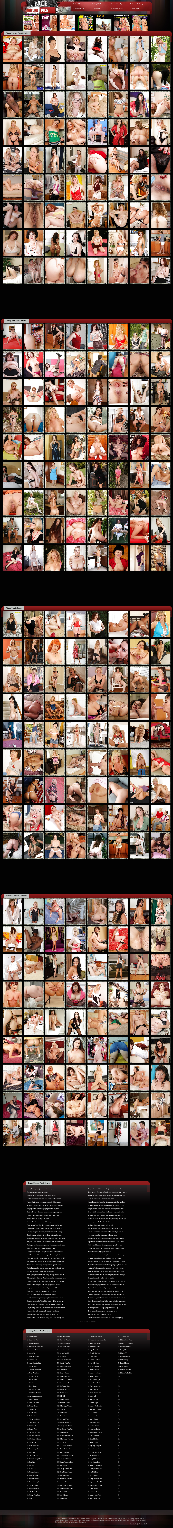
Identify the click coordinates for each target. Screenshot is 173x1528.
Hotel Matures (33, 1475)
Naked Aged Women (66, 1406)
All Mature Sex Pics (66, 1445)
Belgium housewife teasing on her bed (99, 1314)
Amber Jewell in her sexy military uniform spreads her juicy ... (45, 1265)
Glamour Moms (64, 1475)
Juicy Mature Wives (96, 1478)
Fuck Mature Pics (65, 1350)
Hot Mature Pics (95, 1462)
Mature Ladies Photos (66, 1449)
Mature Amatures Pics (66, 1462)
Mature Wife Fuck (95, 1495)
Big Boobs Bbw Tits (96, 1482)
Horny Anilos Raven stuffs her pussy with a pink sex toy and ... (46, 1317)
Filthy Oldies (33, 1379)
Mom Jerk (93, 1396)
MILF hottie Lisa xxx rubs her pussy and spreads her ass (105, 1245)
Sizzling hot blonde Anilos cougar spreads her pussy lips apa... (106, 1248)
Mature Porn (97, 8)
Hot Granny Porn (34, 1389)
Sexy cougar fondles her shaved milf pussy (100, 1222)
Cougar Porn (33, 1429)
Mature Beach (33, 1406)
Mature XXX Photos (66, 1379)
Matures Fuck (64, 1393)
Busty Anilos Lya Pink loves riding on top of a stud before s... (106, 1189)
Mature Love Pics (125, 1370)
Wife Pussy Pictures (35, 1439)
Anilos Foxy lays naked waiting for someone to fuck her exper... (107, 1255)
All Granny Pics (64, 1442)
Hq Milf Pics (94, 1472)
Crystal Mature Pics (65, 1360)
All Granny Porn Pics (66, 1429)
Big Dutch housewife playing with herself (100, 1225)
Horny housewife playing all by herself (99, 1251)
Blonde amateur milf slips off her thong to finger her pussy (44, 1235)
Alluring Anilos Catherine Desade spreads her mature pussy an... (46, 1278)
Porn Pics (32, 1462)
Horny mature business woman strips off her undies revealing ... (107, 1291)
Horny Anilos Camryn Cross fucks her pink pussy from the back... (108, 1265)
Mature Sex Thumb (96, 1373)
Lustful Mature (94, 1426)
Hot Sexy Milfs (94, 1436)
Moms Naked (94, 1419)
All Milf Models (64, 1353)
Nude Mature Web (65, 1366)
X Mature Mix (94, 1455)
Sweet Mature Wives (96, 1432)
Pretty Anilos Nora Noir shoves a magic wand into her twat (44, 1225)
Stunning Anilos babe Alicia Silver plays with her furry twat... (45, 1301)
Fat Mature (63, 1356)
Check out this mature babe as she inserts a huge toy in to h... (106, 1212)
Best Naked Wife (95, 1422)
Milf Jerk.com (94, 1399)
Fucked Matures (34, 1488)
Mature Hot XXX (95, 1376)
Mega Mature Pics (95, 1343)
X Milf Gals (32, 1469)
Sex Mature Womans (66, 1485)
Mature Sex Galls (95, 1360)
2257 (145, 1524)
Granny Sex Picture (96, 1337)
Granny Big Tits (34, 1422)
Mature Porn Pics (34, 1495)
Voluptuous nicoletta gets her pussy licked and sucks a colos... (45, 1298)
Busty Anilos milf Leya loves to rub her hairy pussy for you (45, 1304)
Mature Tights (94, 1403)
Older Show (93, 1356)
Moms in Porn (136, 8)
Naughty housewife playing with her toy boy (101, 1278)
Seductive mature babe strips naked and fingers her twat (104, 1258)
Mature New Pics (65, 1376)
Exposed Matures (34, 1436)
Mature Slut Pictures (96, 1465)
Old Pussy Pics (33, 1492)
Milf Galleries (94, 1389)
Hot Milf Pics (33, 1465)
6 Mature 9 (32, 1409)
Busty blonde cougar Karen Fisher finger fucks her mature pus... (107, 1301)
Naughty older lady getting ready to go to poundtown (43, 1311)
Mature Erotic (94, 1442)
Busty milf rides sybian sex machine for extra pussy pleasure (45, 1212)
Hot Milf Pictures (125, 1346)
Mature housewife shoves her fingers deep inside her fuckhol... (106, 1202)
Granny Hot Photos (65, 1459)
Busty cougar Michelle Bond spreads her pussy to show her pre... (107, 1304)
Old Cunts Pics (33, 1455)
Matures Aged (33, 1449)
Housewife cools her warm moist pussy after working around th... (46, 1258)
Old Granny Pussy (34, 1432)
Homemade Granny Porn (139, 4)
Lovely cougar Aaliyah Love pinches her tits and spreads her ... (45, 1251)
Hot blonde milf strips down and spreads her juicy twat (43, 1255)
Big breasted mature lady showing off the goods (41, 1291)
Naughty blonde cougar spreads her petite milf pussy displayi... (106, 1238)
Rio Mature (32, 1383)
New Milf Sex (79, 4)
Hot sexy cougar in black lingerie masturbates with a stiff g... (45, 1232)
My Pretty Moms (117, 8)
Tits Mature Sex (95, 1475)
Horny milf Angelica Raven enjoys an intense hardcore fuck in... (107, 1298)
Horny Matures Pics (96, 1469)
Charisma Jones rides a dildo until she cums (101, 1199)
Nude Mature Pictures (66, 1436)
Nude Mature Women (66, 1472)
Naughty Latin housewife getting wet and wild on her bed (44, 1202)
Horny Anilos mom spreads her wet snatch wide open (43, 1215)
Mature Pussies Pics (35, 1363)
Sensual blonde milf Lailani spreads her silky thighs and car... (106, 1232)
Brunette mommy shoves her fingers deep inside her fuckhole (45, 1261)
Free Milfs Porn (95, 1346)
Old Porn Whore (65, 1403)
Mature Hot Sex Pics (126, 1343)
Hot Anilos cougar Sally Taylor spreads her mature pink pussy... (107, 1195)
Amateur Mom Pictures (67, 1455)
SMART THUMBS (91, 1322)
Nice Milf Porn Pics (66, 1340)
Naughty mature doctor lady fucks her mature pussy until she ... (107, 1209)
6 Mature (62, 1409)
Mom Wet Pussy (95, 1498)
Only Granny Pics (125, 1366)
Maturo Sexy (124, 1360)
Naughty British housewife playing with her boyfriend (43, 1209)
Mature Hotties (64, 1432)
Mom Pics (32, 1498)
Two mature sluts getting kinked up (37, 1192)
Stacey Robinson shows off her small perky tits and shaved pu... (107, 1275)
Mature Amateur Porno (66, 1488)
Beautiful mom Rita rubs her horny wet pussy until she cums (106, 1271)
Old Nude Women (65, 1337)
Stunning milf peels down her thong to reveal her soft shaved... (45, 1205)
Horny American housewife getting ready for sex (41, 1195)
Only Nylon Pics (95, 1353)
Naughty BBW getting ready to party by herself (41, 1248)
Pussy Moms (124, 1350)
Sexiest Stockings (118, 4)
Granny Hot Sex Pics (66, 1469)
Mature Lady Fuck (80, 8)
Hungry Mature (125, 1356)
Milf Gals (62, 1396)
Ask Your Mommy (35, 1393)
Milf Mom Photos (95, 1409)
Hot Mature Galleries (96, 1383)
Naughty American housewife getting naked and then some (44, 1288)
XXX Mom (32, 1452)
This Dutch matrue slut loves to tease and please (41, 1294)
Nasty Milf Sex (94, 1370)
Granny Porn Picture (66, 1426)
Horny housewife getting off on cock (38, 1218)
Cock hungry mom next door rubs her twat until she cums (44, 1199)
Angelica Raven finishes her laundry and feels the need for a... (45, 1242)
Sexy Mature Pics (95, 1459)
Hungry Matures (65, 1373)
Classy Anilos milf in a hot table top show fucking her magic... (106, 1294)
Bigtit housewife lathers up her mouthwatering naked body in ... (107, 1242)
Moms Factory (64, 1416)
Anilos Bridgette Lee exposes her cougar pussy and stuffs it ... (45, 1268)
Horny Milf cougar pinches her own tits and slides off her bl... (106, 1284)
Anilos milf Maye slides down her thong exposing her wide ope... (107, 1218)
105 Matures (94, 1412)
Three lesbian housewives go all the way (39, 1222)
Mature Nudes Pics (126, 1373)
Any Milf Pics (33, 1399)
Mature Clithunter (65, 1492)
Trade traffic (133, 1524)
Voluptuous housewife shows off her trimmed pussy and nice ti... (46, 1238)
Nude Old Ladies (34, 1403)
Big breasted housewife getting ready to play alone (103, 1288)
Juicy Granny (33, 1386)
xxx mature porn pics (35, 1396)
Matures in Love (64, 1399)
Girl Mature (63, 1370)
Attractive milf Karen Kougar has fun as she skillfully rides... (106, 1215)
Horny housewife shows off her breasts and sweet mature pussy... (107, 1192)
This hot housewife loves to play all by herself (40, 1271)
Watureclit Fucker (95, 1429)
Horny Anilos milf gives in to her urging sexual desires (43, 1284)
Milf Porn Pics (94, 1492)
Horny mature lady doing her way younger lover (102, 1311)
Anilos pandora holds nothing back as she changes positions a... (46, 1245)
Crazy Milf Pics (98, 4)
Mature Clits (63, 1498)
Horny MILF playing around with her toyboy (40, 1189)
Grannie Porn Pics (65, 1363)
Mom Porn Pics (34, 1373)
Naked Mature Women (66, 1439)
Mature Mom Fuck (126, 1340)
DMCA (140, 1524)
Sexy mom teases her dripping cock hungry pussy (103, 1235)
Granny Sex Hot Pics (66, 1422)
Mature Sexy (33, 1412)
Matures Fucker (34, 1472)
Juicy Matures (94, 1488)
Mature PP (123, 1353)
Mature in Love (94, 1416)
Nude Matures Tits (95, 1393)
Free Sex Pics (64, 1482)
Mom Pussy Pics (34, 1445)
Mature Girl (32, 1442)
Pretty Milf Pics (34, 1478)
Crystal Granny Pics (35, 1376)
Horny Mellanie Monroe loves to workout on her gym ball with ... (46, 1281)
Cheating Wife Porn (35, 1370)
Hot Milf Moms (95, 1363)
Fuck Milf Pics (64, 1419)
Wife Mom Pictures (96, 1485)
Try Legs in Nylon (95, 1445)
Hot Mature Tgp (95, 1379)
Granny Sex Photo (95, 1452)
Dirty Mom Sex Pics (66, 1478)
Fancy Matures (124, 1363)
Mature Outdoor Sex (96, 1406)
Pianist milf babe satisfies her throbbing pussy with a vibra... (106, 1268)
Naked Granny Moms (35, 1459)
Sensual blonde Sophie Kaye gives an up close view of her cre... (107, 1281)
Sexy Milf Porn (94, 1439)
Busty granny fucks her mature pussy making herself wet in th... (46, 1275)
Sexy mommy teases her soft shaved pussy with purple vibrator (46, 1308)
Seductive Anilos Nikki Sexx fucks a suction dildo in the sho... (106, 1205)
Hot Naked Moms (65, 1346)
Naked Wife (32, 1426)
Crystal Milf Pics (65, 1343)
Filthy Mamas (64, 1495)
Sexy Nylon (63, 1465)
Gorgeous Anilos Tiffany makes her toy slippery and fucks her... (107, 1261)
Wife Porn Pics (64, 1452)
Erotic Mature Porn (95, 1386)
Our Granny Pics (95, 1449)
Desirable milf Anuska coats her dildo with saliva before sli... (45, 1228)
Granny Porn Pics (65, 1383)
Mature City (63, 1412)
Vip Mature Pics (95, 1350)
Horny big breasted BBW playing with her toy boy (103, 1308)
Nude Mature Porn (95, 1366)
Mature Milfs (33, 1366)
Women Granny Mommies (98, 1340)
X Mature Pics (124, 1337)
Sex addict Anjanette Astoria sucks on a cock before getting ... (106, 1317)
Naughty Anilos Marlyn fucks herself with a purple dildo (105, 1228)
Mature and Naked (34, 1419)
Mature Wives (33, 1485)
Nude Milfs (32, 1416)
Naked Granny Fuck (35, 1482)
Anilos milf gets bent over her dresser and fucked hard (43, 1314)
